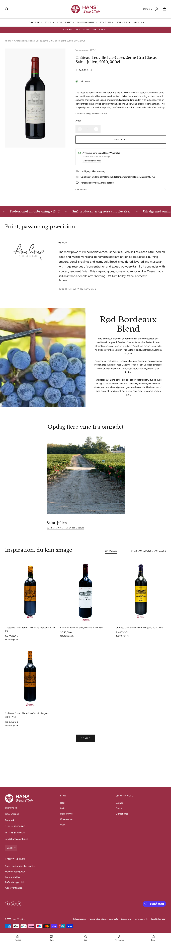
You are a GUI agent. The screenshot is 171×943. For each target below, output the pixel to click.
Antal (78, 120)
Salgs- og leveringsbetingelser (20, 866)
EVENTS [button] (122, 22)
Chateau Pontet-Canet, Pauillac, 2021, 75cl (81, 627)
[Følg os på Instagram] (13, 904)
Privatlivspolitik (12, 877)
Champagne (66, 819)
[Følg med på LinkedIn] (19, 904)
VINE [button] (48, 22)
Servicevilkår (126, 919)
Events (119, 802)
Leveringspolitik (141, 919)
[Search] (6, 9)
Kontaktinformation (158, 919)
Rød (62, 802)
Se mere (62, 280)
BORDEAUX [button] (64, 22)
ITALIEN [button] (105, 22)
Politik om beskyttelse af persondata (103, 919)
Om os (119, 808)
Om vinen (81, 189)
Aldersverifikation (14, 887)
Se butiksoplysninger (91, 161)
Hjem (8, 40)
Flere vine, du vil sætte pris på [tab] (85, 765)
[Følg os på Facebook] (7, 904)
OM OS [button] (137, 22)
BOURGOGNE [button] (86, 22)
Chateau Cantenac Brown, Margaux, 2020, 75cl (139, 627)
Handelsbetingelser (15, 871)
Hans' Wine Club (18, 919)
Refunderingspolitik (15, 882)
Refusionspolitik (79, 919)
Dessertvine (66, 813)
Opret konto (122, 813)
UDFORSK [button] (33, 22)
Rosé (62, 824)
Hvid (62, 808)
